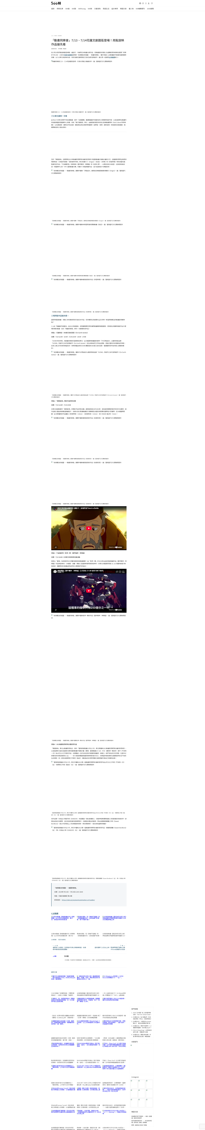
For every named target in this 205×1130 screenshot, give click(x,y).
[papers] (146, 3)
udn (52, 35)
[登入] (148, 3)
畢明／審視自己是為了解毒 (139, 1125)
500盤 (67, 8)
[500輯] (56, 3)
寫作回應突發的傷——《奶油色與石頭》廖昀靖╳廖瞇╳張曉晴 (141, 1121)
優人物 (131, 8)
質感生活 (106, 8)
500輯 (55, 35)
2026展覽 (150, 8)
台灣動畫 (53, 940)
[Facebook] (140, 3)
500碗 (90, 8)
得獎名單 (60, 8)
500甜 (74, 8)
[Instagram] (143, 3)
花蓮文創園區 (62, 940)
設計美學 (114, 8)
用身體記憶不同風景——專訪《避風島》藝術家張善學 (141, 1117)
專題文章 (123, 8)
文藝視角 (97, 8)
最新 (52, 8)
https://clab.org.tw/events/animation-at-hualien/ (78, 900)
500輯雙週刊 (140, 8)
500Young (82, 8)
